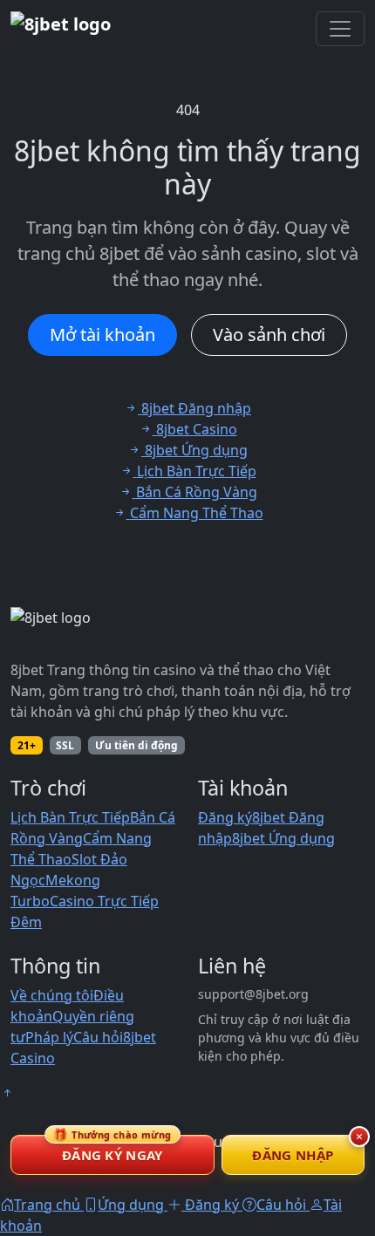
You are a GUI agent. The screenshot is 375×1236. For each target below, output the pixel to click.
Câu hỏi (98, 1037)
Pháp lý (49, 1037)
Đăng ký (225, 817)
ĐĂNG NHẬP (292, 1155)
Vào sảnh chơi (269, 334)
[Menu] (340, 28)
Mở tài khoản (102, 334)
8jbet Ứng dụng (283, 838)
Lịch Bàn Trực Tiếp (70, 817)
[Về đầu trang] (7, 1092)
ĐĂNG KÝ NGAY (112, 1149)
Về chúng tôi (51, 995)
